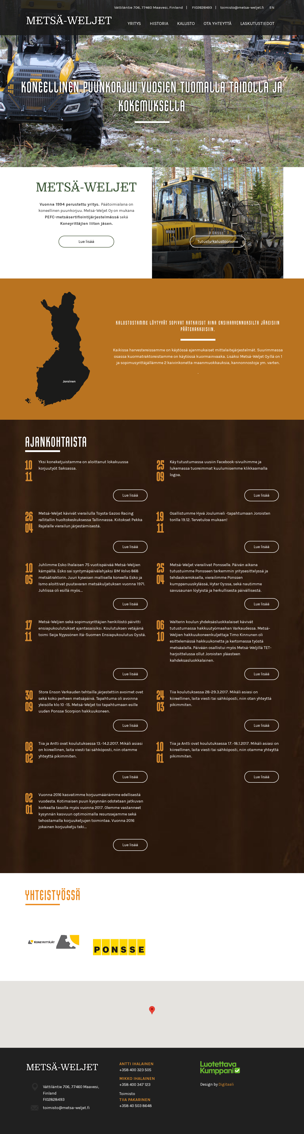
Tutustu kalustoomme (217, 241)
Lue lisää (86, 241)
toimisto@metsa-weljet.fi (242, 7)
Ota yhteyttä (217, 23)
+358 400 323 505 (135, 1069)
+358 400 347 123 (134, 1084)
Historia (159, 23)
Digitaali (226, 1084)
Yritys (134, 23)
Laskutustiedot (257, 23)
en (272, 7)
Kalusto (186, 23)
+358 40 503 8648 (135, 1105)
